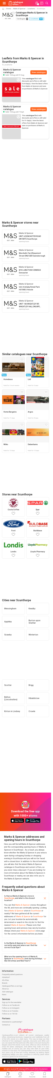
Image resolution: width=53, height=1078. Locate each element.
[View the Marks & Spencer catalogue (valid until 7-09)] (11, 126)
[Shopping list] (42, 3)
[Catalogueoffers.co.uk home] (15, 3)
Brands (4, 983)
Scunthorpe (9, 898)
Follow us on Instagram (10, 1008)
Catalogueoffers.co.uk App (12, 986)
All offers (5, 980)
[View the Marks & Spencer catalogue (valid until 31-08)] (11, 89)
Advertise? (6, 977)
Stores (8, 9)
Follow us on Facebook (11, 1005)
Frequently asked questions (12, 974)
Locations (31, 9)
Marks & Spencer (19, 9)
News (4, 995)
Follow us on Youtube (10, 1011)
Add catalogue (7, 992)
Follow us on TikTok (9, 1014)
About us (5, 989)
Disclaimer (43, 1069)
